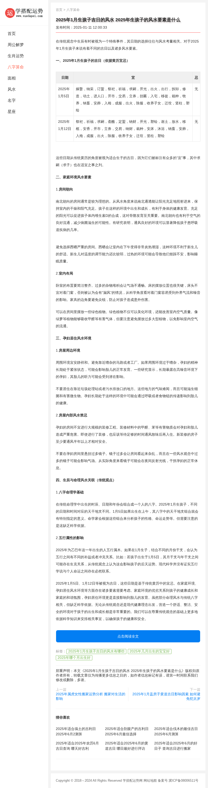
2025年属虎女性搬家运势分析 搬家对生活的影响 (90, 696)
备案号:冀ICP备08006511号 (178, 780)
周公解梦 (16, 45)
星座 (12, 111)
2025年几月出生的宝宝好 (150, 651)
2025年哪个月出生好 (74, 658)
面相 (12, 78)
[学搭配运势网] (24, 12)
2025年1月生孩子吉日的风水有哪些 (96, 651)
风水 (12, 89)
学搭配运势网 (133, 780)
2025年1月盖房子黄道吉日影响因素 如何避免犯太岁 (166, 696)
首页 (12, 33)
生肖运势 (16, 56)
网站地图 (150, 780)
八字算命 (16, 67)
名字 (12, 100)
